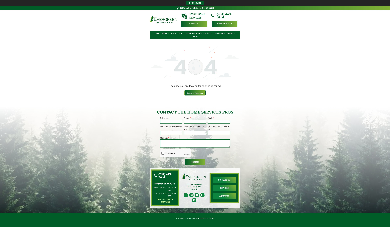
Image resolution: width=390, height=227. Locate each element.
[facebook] (186, 195)
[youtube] (197, 195)
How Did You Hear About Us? (218, 128)
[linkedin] (202, 195)
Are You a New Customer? (171, 127)
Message (164, 138)
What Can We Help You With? (194, 128)
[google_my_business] (194, 200)
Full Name (164, 118)
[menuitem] (157, 33)
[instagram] (191, 195)
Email (210, 118)
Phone (186, 118)
